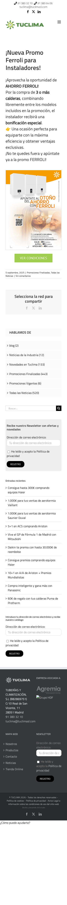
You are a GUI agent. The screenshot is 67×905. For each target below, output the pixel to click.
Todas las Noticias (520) (24, 393)
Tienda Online (14, 769)
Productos (12, 750)
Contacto (11, 756)
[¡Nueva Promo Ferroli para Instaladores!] (33, 172)
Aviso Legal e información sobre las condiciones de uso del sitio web (34, 802)
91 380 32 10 (25, 3)
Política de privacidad (48, 768)
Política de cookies (15, 800)
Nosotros (11, 744)
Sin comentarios (23, 276)
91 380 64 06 (44, 3)
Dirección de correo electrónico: (26, 437)
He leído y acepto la (48, 766)
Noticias (11, 763)
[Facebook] (27, 11)
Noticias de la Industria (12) (26, 355)
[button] (15, 822)
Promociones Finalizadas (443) (28, 374)
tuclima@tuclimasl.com (33, 7)
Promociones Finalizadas (38, 272)
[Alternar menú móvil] (59, 22)
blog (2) (13, 345)
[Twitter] (33, 11)
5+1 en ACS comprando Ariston (27, 526)
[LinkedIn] (39, 11)
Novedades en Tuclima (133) (27, 364)
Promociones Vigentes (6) (25, 383)
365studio (41, 807)
